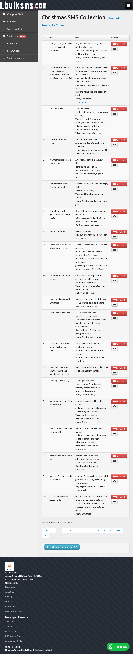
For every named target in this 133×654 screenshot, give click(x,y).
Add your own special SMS (63, 547)
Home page (10, 587)
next (119, 530)
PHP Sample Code (13, 636)
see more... (83, 102)
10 (104, 530)
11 (111, 530)
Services (9, 601)
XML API (9, 626)
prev (46, 530)
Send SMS (120, 44)
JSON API (9, 621)
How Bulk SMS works (14, 611)
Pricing (8, 597)
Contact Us (10, 606)
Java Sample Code (13, 641)
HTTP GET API (11, 631)
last (45, 535)
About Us (9, 592)
